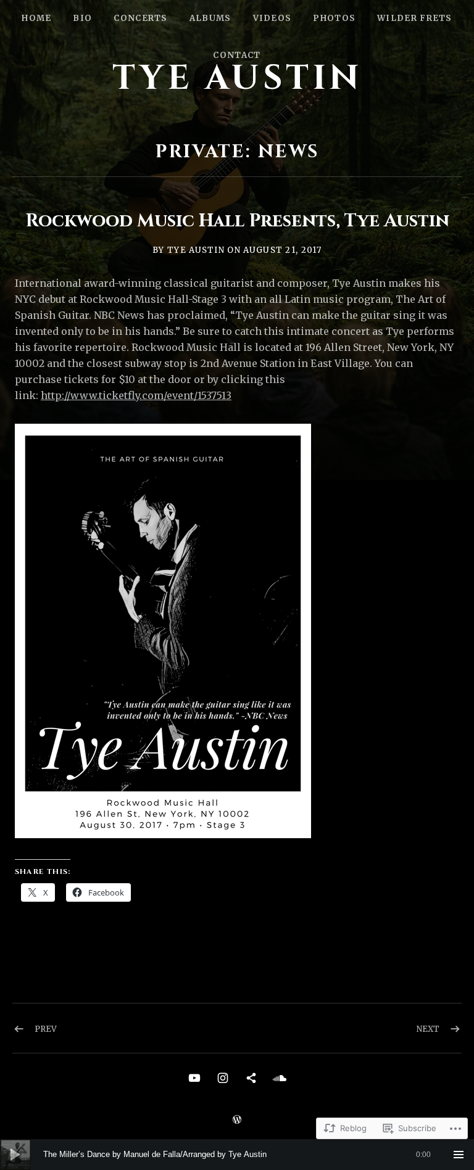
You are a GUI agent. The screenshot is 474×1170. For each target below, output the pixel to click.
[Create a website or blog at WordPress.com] (237, 1120)
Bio (82, 18)
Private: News (237, 152)
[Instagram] (223, 1077)
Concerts (140, 18)
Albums (210, 18)
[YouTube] (194, 1077)
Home (36, 18)
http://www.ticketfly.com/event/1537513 (136, 395)
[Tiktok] (251, 1077)
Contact (236, 55)
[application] (237, 1154)
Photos (334, 18)
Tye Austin (237, 78)
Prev (46, 1029)
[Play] (15, 1154)
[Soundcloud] (279, 1077)
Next (428, 1029)
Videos (272, 18)
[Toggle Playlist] (458, 1154)
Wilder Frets (414, 18)
